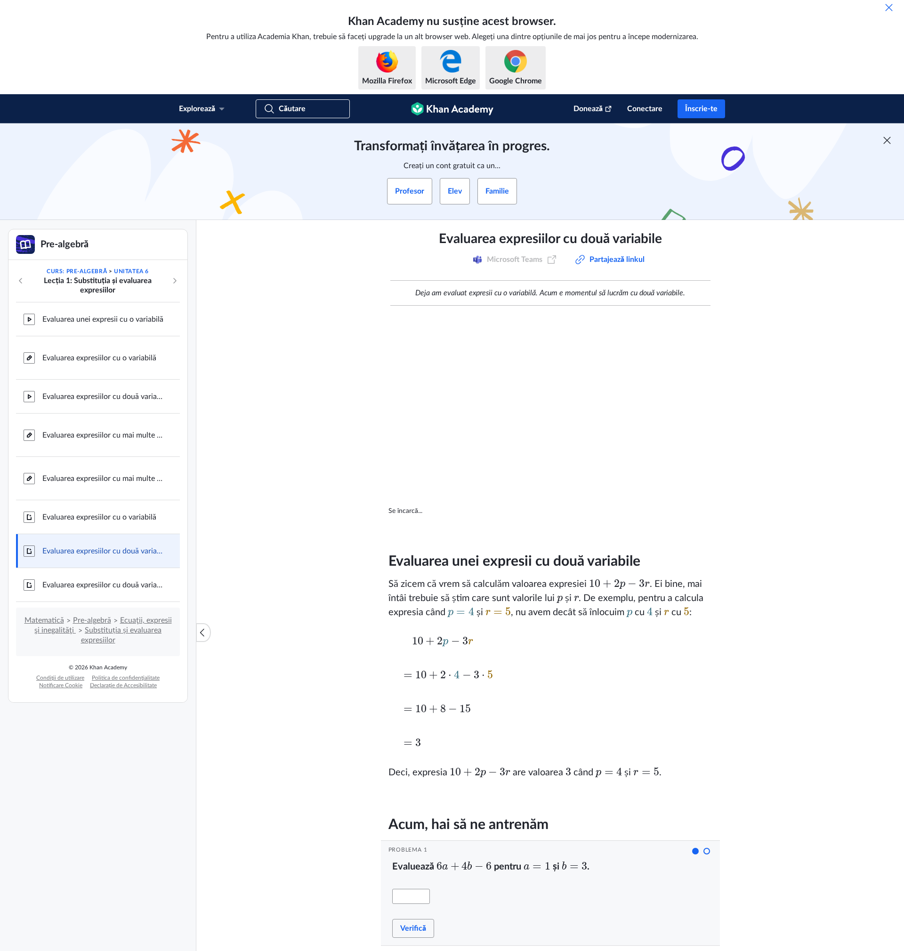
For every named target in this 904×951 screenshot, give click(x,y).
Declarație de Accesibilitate (123, 685)
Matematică (44, 620)
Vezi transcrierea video (613, 511)
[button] (695, 851)
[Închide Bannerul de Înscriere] (887, 140)
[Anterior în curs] (20, 280)
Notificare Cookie (60, 685)
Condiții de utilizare (60, 678)
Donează (588, 109)
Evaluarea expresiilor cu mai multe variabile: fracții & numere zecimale (103, 478)
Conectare (644, 109)
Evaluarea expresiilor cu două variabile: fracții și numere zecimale (103, 585)
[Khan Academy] (452, 109)
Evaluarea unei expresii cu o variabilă (102, 319)
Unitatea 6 (131, 271)
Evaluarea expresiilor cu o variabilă (99, 358)
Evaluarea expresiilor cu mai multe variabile (103, 435)
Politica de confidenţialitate (126, 678)
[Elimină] (888, 7)
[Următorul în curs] (174, 280)
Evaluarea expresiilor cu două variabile (103, 396)
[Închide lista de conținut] (203, 632)
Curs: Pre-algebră (77, 271)
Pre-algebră (92, 620)
